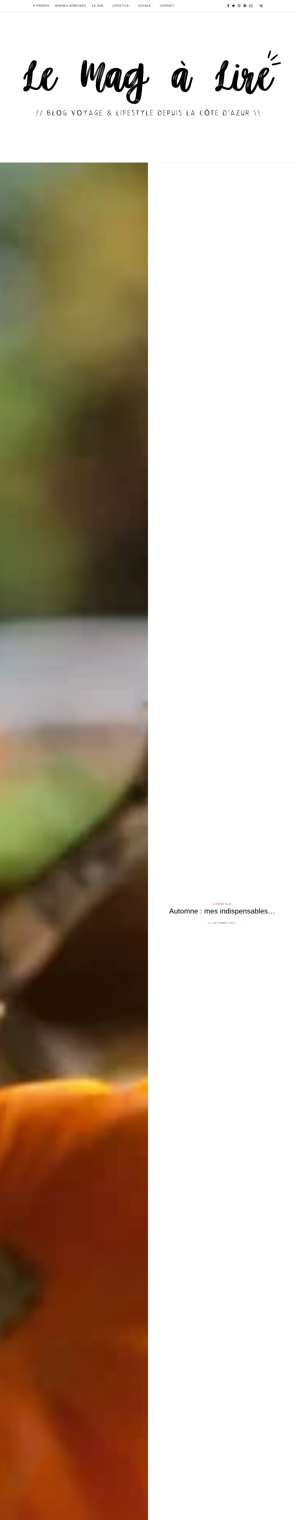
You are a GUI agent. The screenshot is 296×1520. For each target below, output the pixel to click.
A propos (41, 5)
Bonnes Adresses (70, 5)
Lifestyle (120, 5)
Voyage (144, 5)
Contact (167, 5)
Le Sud (97, 5)
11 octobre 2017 (222, 923)
